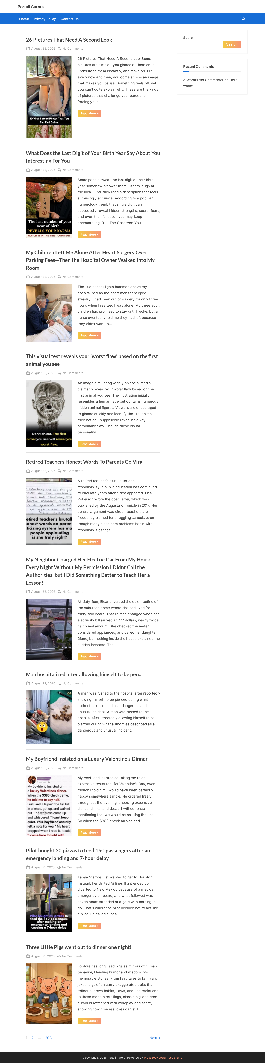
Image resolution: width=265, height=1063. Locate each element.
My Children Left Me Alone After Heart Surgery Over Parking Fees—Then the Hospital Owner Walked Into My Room (90, 260)
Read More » (91, 114)
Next (153, 1038)
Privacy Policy (45, 19)
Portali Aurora (31, 6)
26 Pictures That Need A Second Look (69, 40)
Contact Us (70, 19)
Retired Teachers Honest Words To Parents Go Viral (85, 462)
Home (24, 19)
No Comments (73, 49)
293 (48, 1038)
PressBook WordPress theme (163, 1057)
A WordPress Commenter (203, 80)
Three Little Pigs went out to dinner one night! (79, 947)
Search (189, 38)
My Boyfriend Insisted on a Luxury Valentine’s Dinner (87, 759)
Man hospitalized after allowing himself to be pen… (84, 674)
